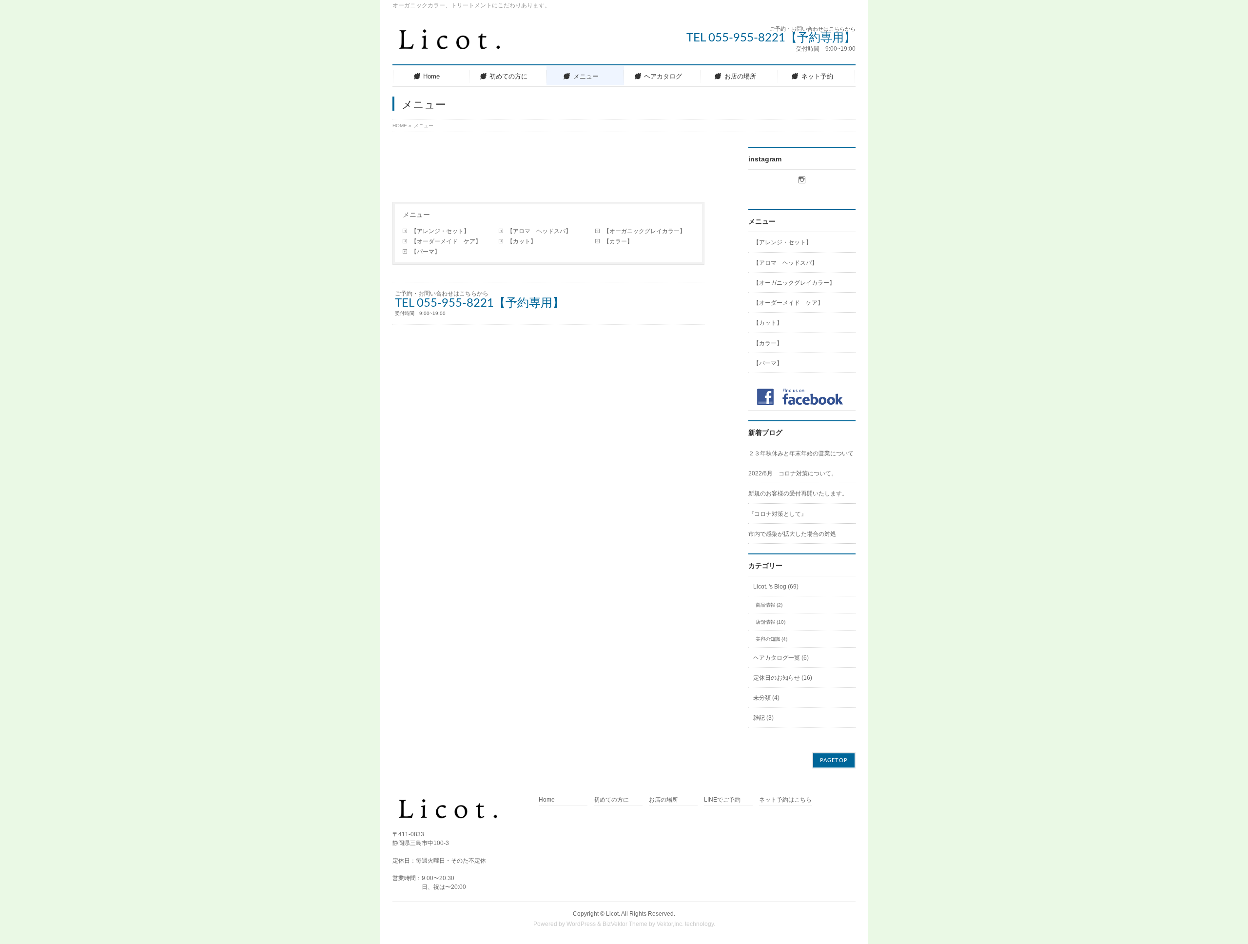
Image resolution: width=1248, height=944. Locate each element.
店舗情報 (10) (770, 622)
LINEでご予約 (722, 800)
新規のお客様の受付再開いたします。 (798, 493)
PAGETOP (834, 760)
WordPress (581, 924)
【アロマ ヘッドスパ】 (539, 231)
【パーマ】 (425, 251)
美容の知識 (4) (771, 639)
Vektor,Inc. (670, 924)
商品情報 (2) (769, 605)
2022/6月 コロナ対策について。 (792, 473)
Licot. (613, 913)
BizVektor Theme (625, 924)
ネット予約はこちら (785, 800)
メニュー (416, 214)
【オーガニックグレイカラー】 (644, 231)
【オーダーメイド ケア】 (449, 241)
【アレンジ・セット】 (440, 231)
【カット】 (524, 241)
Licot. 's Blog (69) (776, 586)
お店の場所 (663, 800)
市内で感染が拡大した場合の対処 (792, 534)
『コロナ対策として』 (777, 514)
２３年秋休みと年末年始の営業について (801, 453)
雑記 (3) (763, 717)
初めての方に (611, 800)
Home (547, 800)
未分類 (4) (766, 697)
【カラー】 (618, 241)
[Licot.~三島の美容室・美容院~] (457, 43)
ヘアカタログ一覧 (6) (781, 657)
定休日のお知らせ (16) (782, 677)
